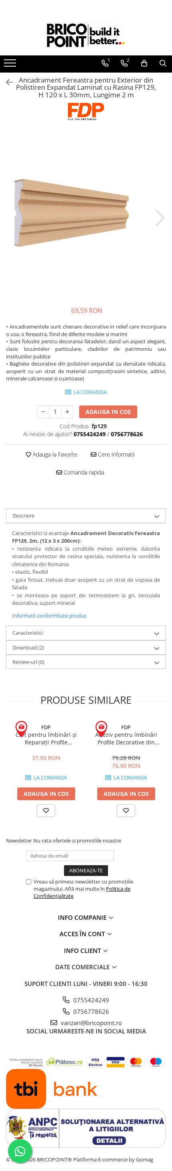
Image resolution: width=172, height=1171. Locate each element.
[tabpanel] (86, 209)
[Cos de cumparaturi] (144, 63)
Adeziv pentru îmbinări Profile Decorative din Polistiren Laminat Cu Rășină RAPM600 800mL (126, 738)
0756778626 (90, 1012)
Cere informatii (115, 454)
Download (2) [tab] (28, 647)
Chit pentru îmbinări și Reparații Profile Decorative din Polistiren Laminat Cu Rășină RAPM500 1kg (46, 738)
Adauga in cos (108, 411)
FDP (46, 727)
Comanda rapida (83, 472)
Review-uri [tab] (28, 661)
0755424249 (90, 1000)
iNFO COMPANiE (83, 917)
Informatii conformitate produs (49, 615)
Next (159, 218)
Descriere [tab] (23, 515)
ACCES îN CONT (83, 934)
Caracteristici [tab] (27, 632)
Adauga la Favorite (54, 454)
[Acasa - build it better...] (86, 35)
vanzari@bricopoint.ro (90, 1023)
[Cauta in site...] (163, 63)
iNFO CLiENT (83, 951)
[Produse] (11, 65)
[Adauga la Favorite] (46, 810)
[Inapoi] (6, 82)
